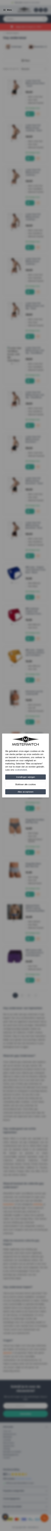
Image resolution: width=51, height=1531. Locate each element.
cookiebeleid (21, 769)
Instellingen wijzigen (25, 777)
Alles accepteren (25, 791)
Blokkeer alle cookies (25, 784)
